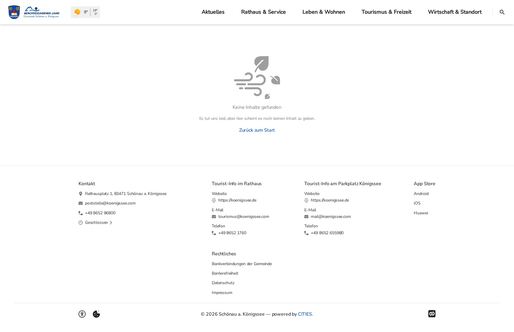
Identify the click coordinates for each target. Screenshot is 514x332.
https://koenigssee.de (237, 200)
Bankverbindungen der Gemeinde (242, 264)
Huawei (421, 213)
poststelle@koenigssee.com (110, 203)
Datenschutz (223, 283)
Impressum (222, 292)
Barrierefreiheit (225, 273)
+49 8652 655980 (327, 233)
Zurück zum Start (257, 130)
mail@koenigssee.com (331, 216)
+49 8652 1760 (232, 233)
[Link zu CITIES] (431, 313)
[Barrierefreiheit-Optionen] (82, 314)
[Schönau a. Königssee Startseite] (35, 12)
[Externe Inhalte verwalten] (96, 314)
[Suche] (502, 12)
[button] (99, 223)
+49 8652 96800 (100, 213)
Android (421, 193)
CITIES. (305, 314)
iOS (417, 203)
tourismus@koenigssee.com (243, 216)
